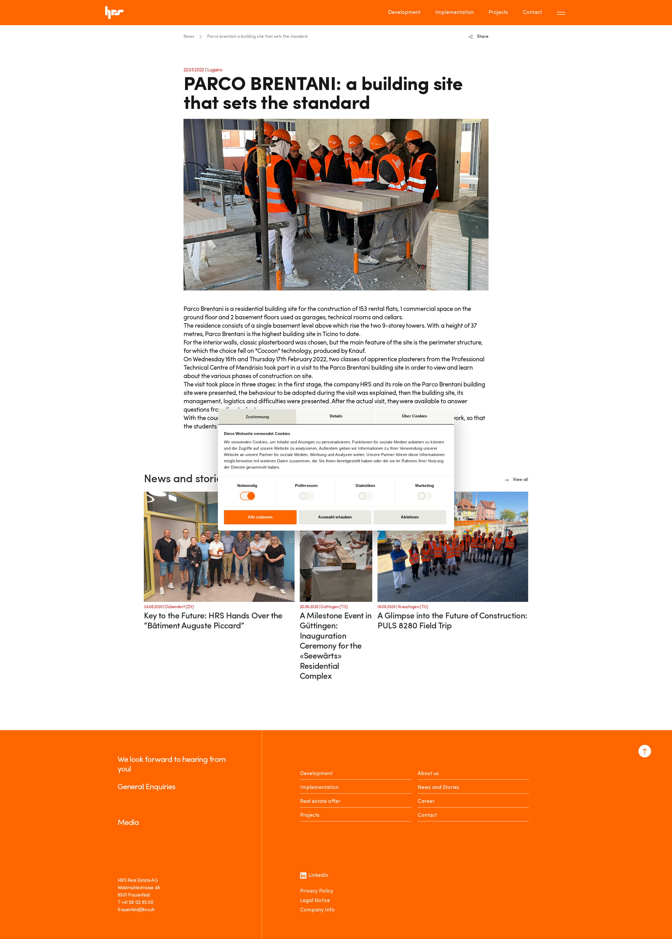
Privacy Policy (316, 891)
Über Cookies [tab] (414, 416)
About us (428, 773)
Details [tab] (336, 416)
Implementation (454, 12)
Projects (498, 12)
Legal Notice (315, 900)
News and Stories (438, 787)
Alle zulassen (260, 517)
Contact (532, 12)
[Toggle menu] (561, 12)
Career (426, 801)
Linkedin (318, 875)
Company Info (317, 910)
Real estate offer (320, 801)
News (188, 37)
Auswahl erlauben (335, 517)
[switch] (306, 496)
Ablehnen (410, 517)
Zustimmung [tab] (257, 417)
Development (404, 12)
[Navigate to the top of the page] (644, 751)
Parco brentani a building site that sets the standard (257, 37)
